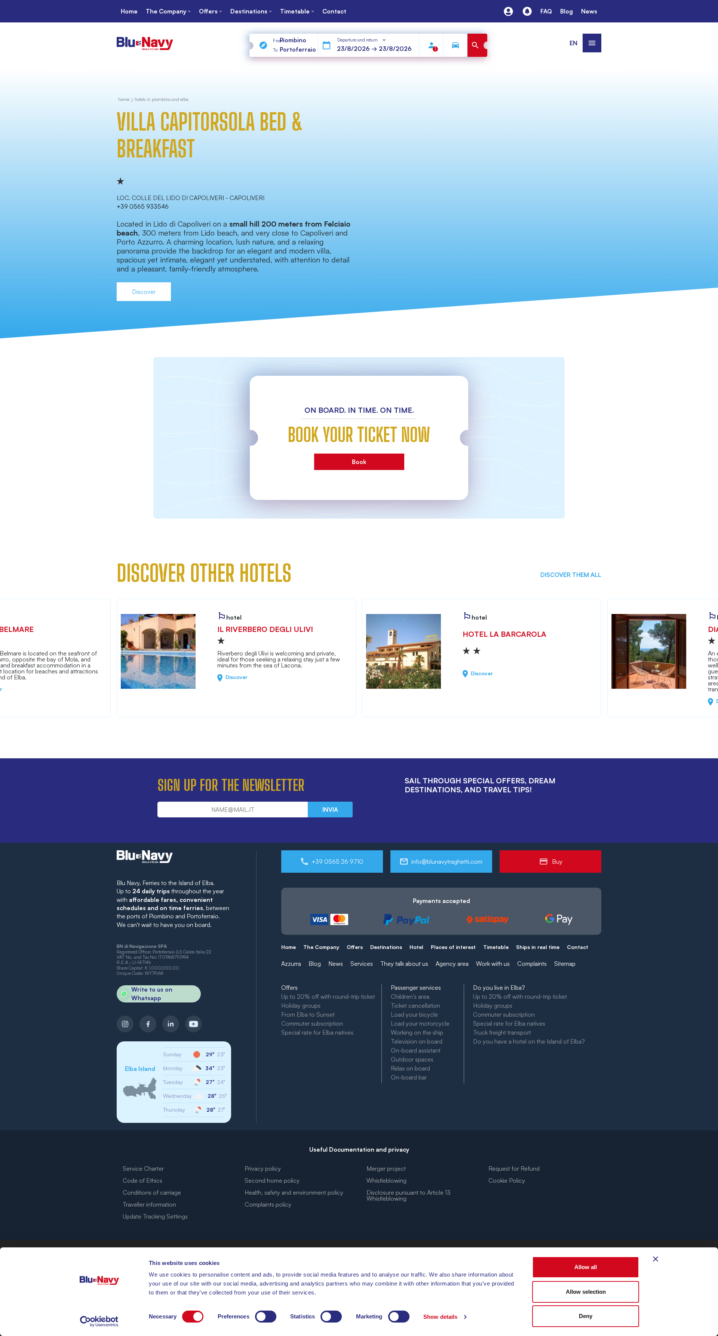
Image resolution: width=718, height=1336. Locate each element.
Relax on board (410, 1068)
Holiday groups (300, 1005)
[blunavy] (145, 40)
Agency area (452, 963)
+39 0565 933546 (143, 206)
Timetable (496, 947)
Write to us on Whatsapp (151, 993)
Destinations (386, 947)
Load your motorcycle (420, 1023)
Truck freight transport (502, 1032)
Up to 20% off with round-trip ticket (328, 996)
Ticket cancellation (415, 1005)
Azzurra (291, 963)
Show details (440, 1317)
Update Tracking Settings (155, 1216)
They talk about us (404, 963)
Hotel (416, 947)
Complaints (532, 963)
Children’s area (410, 996)
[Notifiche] (527, 11)
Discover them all (570, 575)
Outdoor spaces (412, 1059)
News (335, 963)
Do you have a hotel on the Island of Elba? (529, 1041)
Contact (577, 947)
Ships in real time (537, 947)
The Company (321, 947)
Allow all (585, 1267)
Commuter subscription (312, 1023)
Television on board (416, 1041)
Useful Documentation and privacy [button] (359, 1149)
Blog (315, 963)
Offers (355, 947)
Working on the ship (417, 1032)
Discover (144, 291)
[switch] (265, 1317)
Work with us (493, 963)
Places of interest (453, 947)
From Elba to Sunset (308, 1014)
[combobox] (362, 40)
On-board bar (409, 1077)
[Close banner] (655, 1259)
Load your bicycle (414, 1014)
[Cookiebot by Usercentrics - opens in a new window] (99, 1321)
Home (288, 947)
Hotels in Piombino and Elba (161, 99)
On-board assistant (416, 1050)
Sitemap (565, 963)
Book (359, 462)
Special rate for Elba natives (317, 1032)
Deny (585, 1316)
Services (361, 963)
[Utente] (508, 11)
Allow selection (586, 1292)
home (123, 99)
